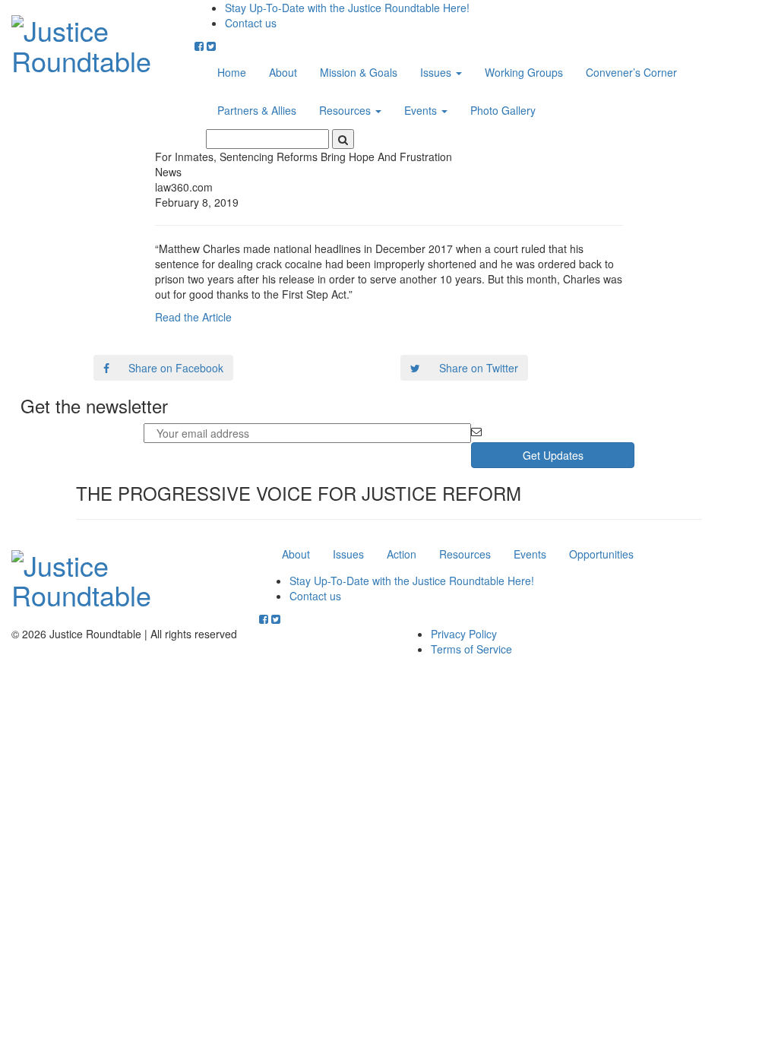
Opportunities (601, 554)
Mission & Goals (358, 72)
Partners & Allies (256, 110)
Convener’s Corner (631, 72)
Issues (437, 72)
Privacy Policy (464, 633)
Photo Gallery (503, 110)
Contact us (251, 22)
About (283, 72)
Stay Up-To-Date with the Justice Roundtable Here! (347, 7)
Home (231, 72)
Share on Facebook (175, 367)
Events (422, 110)
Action (401, 554)
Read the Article (193, 316)
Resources (346, 110)
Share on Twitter (478, 367)
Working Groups (524, 72)
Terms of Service (471, 649)
